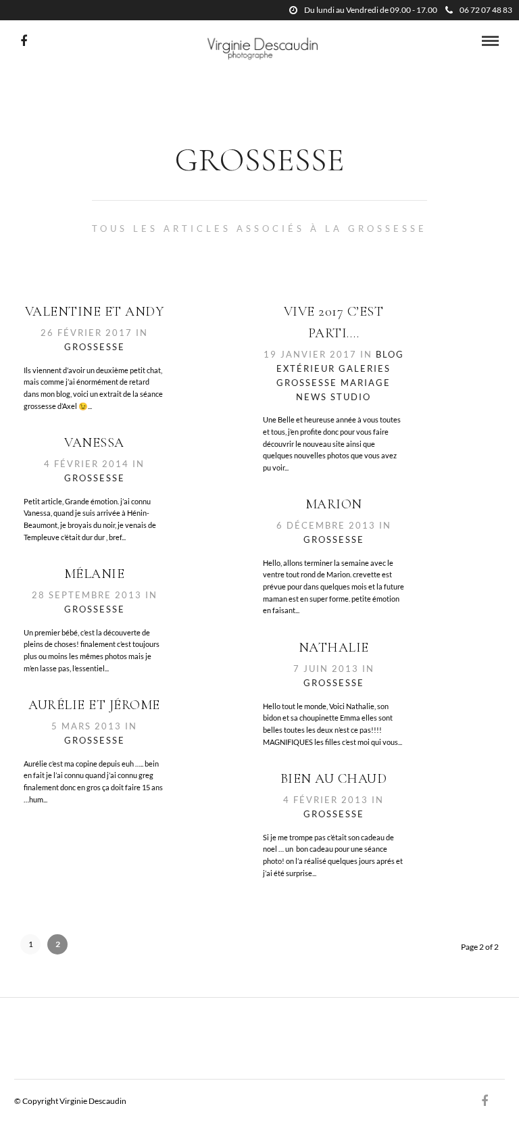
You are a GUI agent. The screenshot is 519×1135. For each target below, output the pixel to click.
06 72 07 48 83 (486, 10)
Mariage (366, 382)
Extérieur (305, 368)
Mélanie (94, 574)
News (311, 396)
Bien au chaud (333, 779)
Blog (390, 354)
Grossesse (94, 346)
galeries (365, 368)
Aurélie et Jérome (94, 705)
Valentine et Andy (94, 312)
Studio (350, 396)
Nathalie (334, 647)
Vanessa (94, 443)
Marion (333, 504)
